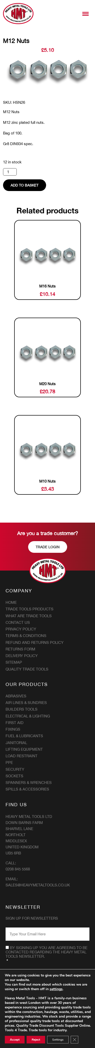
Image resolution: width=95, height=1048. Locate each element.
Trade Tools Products (29, 609)
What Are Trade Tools (29, 616)
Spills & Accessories (27, 789)
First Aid (15, 722)
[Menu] (85, 13)
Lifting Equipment (24, 749)
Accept (15, 1040)
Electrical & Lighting (28, 716)
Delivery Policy (22, 656)
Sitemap (14, 662)
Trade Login (48, 547)
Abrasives (16, 696)
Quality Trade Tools (27, 669)
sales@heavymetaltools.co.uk (38, 885)
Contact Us (18, 622)
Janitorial (16, 743)
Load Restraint (21, 756)
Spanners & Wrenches (29, 782)
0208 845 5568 (18, 869)
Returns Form (20, 649)
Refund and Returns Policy (35, 642)
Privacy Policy (21, 629)
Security (15, 769)
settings (56, 989)
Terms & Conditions (26, 635)
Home (11, 602)
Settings (58, 1040)
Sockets (14, 776)
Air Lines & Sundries (26, 702)
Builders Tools (21, 709)
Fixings (13, 729)
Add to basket (25, 185)
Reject (36, 1040)
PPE (9, 762)
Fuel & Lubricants (24, 736)
